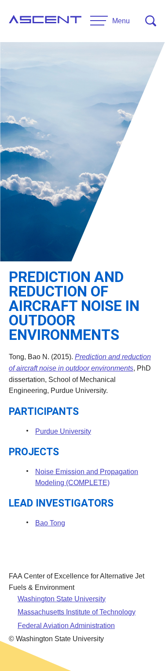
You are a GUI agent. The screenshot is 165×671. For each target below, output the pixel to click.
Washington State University (62, 599)
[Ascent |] (45, 21)
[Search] (150, 20)
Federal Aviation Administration (66, 625)
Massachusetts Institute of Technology (77, 612)
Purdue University (63, 431)
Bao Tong (50, 523)
